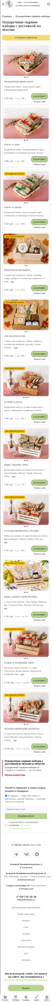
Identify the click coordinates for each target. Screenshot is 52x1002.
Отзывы (26, 934)
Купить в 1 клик (39, 101)
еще (12, 282)
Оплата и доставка (26, 914)
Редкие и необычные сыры (19, 663)
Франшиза (26, 940)
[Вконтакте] (26, 854)
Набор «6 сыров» (13, 207)
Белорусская (26, 887)
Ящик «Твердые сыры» (16, 465)
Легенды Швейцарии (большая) (21, 729)
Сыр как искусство (15, 336)
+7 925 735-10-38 (26, 897)
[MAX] (37, 854)
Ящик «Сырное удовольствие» (21, 597)
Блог (26, 953)
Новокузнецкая (26, 877)
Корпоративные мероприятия (26, 907)
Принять (26, 988)
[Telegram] (16, 854)
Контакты (26, 960)
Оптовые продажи (26, 947)
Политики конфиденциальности (19, 826)
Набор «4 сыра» (12, 145)
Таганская (26, 866)
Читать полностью (15, 775)
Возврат (26, 921)
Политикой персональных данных (26, 980)
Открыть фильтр (26, 38)
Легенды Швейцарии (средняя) (21, 531)
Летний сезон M (13, 402)
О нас (26, 927)
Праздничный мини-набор (18, 82)
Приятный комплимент (17, 270)
